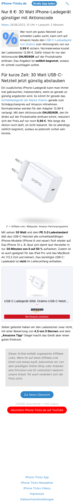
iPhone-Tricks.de (14, 3)
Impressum (37, 493)
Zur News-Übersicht (37, 394)
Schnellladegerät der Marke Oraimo (24, 100)
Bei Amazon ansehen (26, 177)
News (5, 24)
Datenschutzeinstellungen (37, 499)
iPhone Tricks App (37, 477)
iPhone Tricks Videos (37, 488)
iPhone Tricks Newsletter (37, 482)
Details (37, 185)
